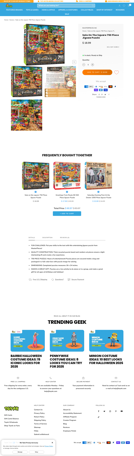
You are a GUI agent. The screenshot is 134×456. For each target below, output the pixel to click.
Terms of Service (40, 424)
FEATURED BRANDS (14, 10)
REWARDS (120, 10)
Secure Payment (78, 279)
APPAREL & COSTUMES (67, 10)
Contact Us (38, 410)
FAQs (36, 431)
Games (12, 20)
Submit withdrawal (41, 434)
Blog (65, 424)
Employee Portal (69, 431)
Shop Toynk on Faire (12, 426)
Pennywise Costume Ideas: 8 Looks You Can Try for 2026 (66, 361)
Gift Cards (8, 415)
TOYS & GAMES (32, 10)
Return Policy (39, 417)
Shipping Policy (40, 420)
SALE (67, 14)
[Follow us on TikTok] (99, 417)
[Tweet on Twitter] (105, 94)
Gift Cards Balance (11, 419)
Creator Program (69, 420)
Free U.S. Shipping (40, 279)
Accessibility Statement (72, 413)
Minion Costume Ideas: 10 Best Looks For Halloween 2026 (106, 359)
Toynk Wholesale (11, 422)
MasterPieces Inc (89, 28)
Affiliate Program (70, 417)
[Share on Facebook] (99, 94)
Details (32, 238)
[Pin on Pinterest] (101, 94)
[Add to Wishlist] (116, 72)
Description (47, 238)
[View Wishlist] (124, 6)
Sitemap (37, 427)
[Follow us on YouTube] (122, 411)
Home (6, 20)
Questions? (59, 279)
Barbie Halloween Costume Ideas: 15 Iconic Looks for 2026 (26, 361)
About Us (66, 410)
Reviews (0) (64, 238)
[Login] (119, 5)
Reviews (66, 427)
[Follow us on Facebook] (99, 411)
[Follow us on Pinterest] (116, 411)
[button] (129, 6)
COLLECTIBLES (87, 10)
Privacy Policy (39, 413)
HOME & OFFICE (48, 10)
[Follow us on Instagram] (110, 411)
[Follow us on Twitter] (104, 411)
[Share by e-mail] (108, 94)
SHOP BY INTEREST (104, 10)
